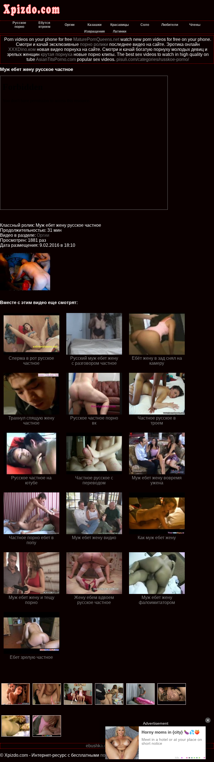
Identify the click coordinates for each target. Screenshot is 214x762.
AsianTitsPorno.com (56, 59)
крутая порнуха (56, 54)
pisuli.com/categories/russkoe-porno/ (152, 59)
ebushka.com (99, 745)
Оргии (43, 235)
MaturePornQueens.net (96, 39)
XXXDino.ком (22, 49)
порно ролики (94, 44)
